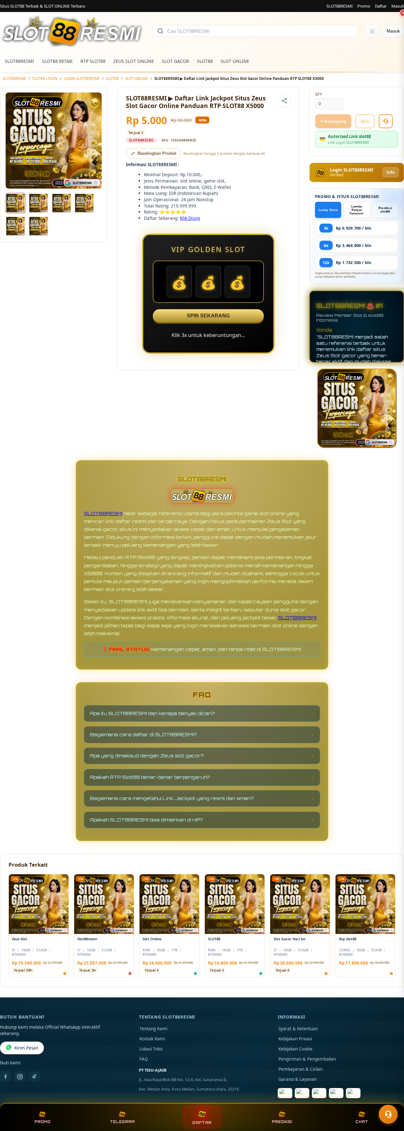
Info (391, 172)
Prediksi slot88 (385, 209)
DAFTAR (202, 1122)
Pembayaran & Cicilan (300, 1069)
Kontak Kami (152, 1039)
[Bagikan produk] (284, 100)
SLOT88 (205, 61)
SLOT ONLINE (235, 61)
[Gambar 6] (38, 226)
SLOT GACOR (175, 61)
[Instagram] (20, 1076)
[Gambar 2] (38, 203)
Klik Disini (190, 218)
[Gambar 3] (61, 203)
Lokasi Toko (151, 1049)
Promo (363, 6)
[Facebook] (5, 1076)
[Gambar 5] (15, 226)
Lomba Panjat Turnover (356, 210)
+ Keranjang (333, 121)
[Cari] (160, 31)
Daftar (381, 6)
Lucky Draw (328, 210)
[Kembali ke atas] (390, 1099)
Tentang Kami (153, 1029)
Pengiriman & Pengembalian (307, 1059)
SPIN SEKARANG (208, 315)
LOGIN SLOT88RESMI (81, 78)
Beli (365, 121)
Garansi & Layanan (297, 1079)
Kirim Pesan (26, 1048)
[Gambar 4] (84, 203)
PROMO (42, 1122)
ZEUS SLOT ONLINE (133, 61)
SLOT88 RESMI (57, 61)
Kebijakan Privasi (295, 1039)
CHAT (361, 1122)
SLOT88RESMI (339, 6)
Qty (318, 94)
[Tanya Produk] (386, 121)
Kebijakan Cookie (295, 1049)
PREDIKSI (282, 1122)
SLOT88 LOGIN (44, 78)
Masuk (397, 6)
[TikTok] (34, 1076)
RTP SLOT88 (92, 61)
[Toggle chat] (388, 1114)
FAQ (144, 1059)
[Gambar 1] (15, 203)
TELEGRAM (122, 1122)
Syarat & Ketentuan (298, 1029)
